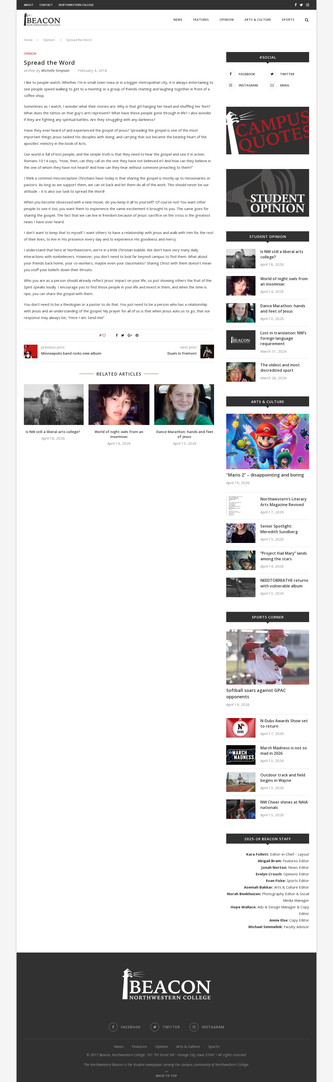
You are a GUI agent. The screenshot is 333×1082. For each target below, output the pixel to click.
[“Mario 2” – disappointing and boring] (267, 441)
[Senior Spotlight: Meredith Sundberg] (240, 533)
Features (201, 20)
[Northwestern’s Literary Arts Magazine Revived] (240, 506)
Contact (46, 5)
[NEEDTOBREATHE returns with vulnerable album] (240, 587)
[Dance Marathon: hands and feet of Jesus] (184, 404)
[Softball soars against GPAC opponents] (267, 657)
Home (28, 40)
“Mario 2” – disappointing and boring (265, 475)
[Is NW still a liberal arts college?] (53, 404)
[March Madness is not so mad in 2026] (240, 755)
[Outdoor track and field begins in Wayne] (240, 782)
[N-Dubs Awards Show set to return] (240, 728)
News (178, 20)
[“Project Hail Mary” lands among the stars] (240, 560)
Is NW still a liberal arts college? (53, 431)
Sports (288, 20)
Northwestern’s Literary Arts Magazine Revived (283, 501)
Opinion (227, 20)
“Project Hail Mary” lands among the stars (283, 556)
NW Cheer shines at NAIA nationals (284, 804)
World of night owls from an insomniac (119, 434)
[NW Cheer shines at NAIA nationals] (240, 809)
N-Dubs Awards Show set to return (284, 723)
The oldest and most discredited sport (280, 367)
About (28, 5)
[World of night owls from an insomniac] (118, 404)
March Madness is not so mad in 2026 (283, 750)
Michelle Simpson (55, 70)
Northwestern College (76, 5)
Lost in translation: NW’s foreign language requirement (283, 338)
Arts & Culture (258, 20)
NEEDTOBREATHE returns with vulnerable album (284, 583)
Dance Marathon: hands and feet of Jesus (184, 434)
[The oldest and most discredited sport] (240, 372)
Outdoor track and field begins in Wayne (282, 777)
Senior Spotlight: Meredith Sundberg (279, 528)
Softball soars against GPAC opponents (256, 693)
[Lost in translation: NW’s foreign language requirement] (240, 340)
